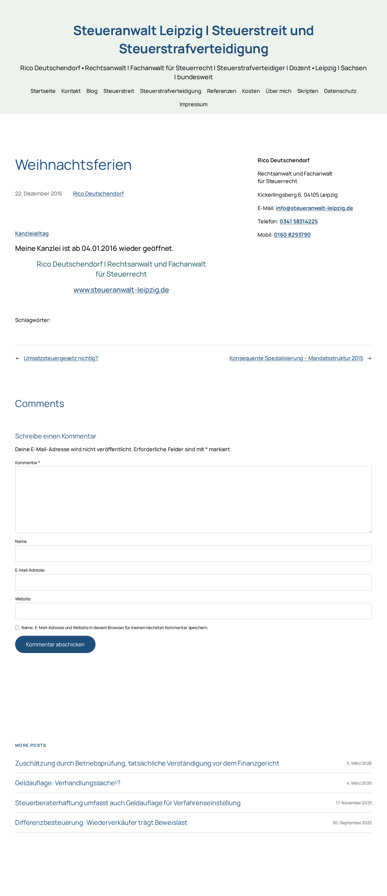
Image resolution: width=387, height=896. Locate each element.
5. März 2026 (359, 763)
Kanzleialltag (32, 233)
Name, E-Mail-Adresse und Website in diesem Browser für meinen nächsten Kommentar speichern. (114, 627)
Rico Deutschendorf (98, 193)
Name (21, 541)
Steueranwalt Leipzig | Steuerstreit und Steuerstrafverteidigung (193, 39)
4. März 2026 (359, 783)
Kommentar (27, 462)
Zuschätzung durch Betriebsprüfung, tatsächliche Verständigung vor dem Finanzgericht (147, 763)
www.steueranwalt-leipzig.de (121, 289)
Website (23, 599)
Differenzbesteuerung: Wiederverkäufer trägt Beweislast (101, 822)
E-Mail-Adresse (29, 570)
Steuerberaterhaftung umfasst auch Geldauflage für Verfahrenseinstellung (128, 802)
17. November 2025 (354, 803)
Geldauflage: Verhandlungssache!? (67, 782)
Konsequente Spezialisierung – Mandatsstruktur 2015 (296, 358)
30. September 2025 (352, 822)
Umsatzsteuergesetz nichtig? (61, 358)
